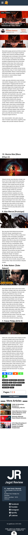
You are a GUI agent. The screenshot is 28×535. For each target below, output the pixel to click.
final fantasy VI (13, 380)
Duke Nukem (5, 380)
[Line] (4, 376)
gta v (10, 382)
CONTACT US (20, 530)
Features (7, 12)
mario (14, 382)
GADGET (23, 529)
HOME (6, 529)
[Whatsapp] (20, 373)
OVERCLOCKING (11, 530)
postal (13, 385)
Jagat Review (14, 482)
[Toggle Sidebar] (2, 3)
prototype (18, 385)
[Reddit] (15, 373)
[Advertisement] (14, 137)
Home (2, 12)
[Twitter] (10, 373)
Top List (13, 12)
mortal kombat (6, 385)
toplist (12, 387)
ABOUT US (12, 529)
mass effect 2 (21, 382)
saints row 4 (6, 387)
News (2, 404)
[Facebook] (4, 373)
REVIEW (18, 529)
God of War (5, 382)
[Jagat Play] (6, 3)
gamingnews (21, 380)
